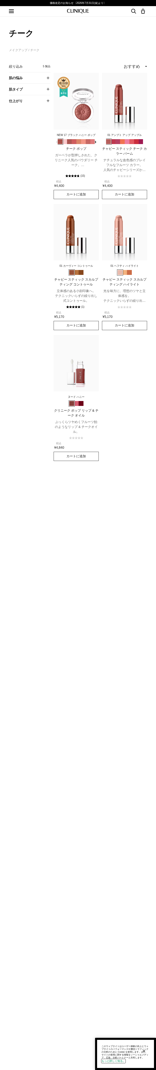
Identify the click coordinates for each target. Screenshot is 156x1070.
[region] (125, 1054)
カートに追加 (76, 194)
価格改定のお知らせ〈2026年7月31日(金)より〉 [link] (78, 2)
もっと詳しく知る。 (113, 1060)
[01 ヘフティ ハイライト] (120, 272)
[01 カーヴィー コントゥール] (71, 272)
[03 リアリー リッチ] (81, 272)
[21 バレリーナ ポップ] (64, 141)
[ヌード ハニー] (71, 403)
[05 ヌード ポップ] (78, 141)
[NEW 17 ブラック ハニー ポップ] (60, 141)
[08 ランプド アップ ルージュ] (136, 141)
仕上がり (16, 101)
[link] (76, 101)
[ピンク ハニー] (76, 403)
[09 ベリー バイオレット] (141, 141)
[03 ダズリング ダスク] (129, 272)
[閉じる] (144, 1051)
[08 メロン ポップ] (83, 141)
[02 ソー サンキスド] (76, 272)
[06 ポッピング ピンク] (127, 141)
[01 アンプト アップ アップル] (108, 141)
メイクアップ (18, 50)
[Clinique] (78, 11)
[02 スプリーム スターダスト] (124, 272)
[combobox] (119, 66)
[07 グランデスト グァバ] (131, 141)
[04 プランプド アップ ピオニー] (117, 141)
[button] (144, 11)
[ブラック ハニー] (81, 403)
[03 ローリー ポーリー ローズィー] (113, 141)
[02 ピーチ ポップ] (74, 141)
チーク (35, 50)
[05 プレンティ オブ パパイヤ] (122, 141)
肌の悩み (16, 78)
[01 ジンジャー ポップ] (69, 141)
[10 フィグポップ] (88, 141)
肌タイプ (16, 89)
